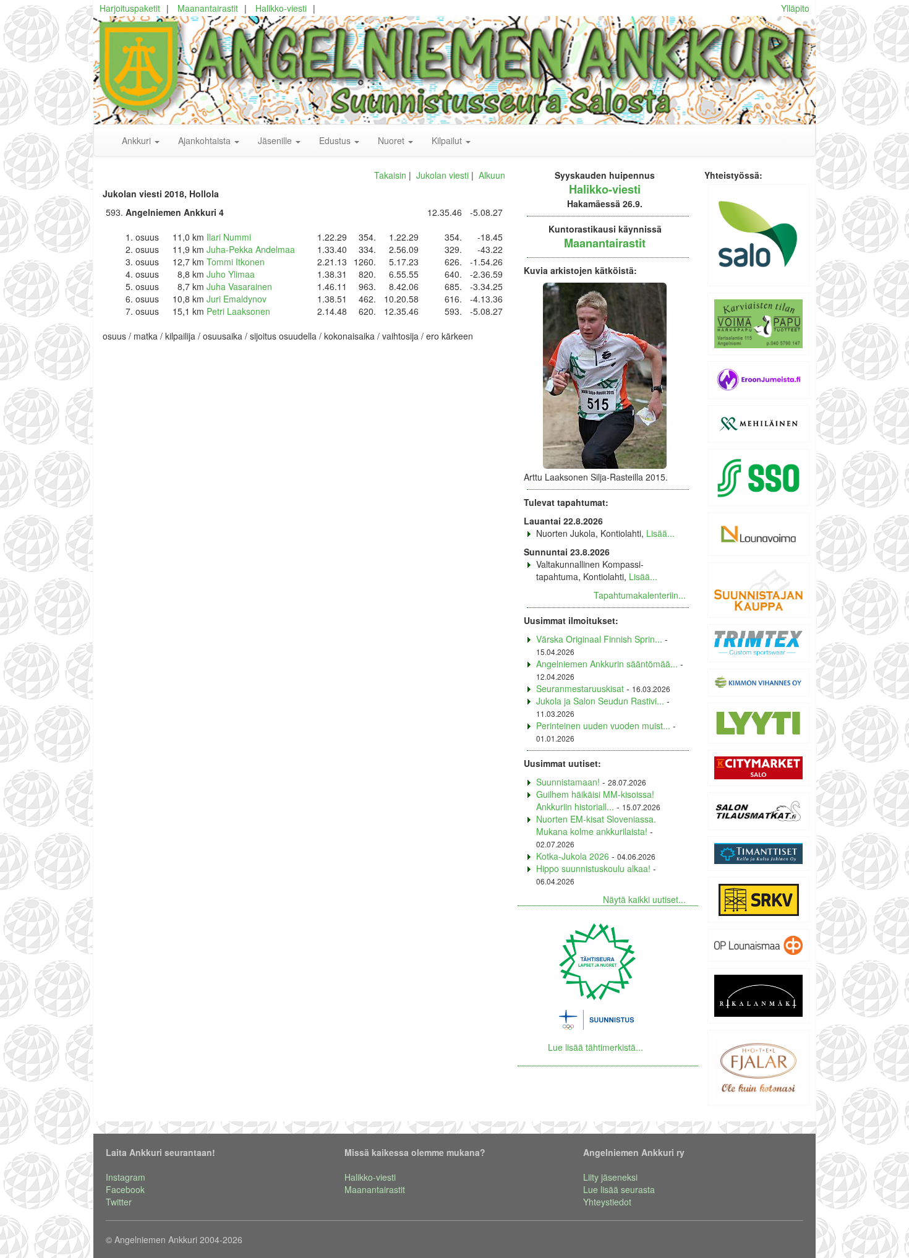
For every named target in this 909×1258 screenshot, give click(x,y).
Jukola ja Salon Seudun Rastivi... (600, 701)
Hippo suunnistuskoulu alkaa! (593, 868)
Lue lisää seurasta (619, 1189)
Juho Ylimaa (231, 274)
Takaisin (390, 175)
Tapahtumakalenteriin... (640, 595)
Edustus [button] (336, 140)
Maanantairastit (207, 8)
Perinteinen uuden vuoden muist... (603, 725)
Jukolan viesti (442, 175)
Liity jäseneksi (610, 1177)
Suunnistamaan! (568, 782)
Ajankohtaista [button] (205, 140)
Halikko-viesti (281, 8)
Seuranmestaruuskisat (580, 688)
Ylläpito (795, 8)
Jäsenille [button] (276, 140)
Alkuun (492, 175)
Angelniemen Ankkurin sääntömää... (607, 663)
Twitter (119, 1202)
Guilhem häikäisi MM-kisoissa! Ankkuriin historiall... (595, 800)
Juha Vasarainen (239, 286)
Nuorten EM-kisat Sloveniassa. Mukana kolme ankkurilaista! (596, 825)
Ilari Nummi (229, 237)
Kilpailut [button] (448, 140)
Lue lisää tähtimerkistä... (595, 1047)
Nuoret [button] (392, 140)
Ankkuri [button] (137, 140)
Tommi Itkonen (236, 261)
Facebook (125, 1189)
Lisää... (660, 533)
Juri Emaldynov (237, 299)
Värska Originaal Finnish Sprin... (599, 639)
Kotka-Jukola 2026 (572, 856)
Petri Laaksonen (238, 311)
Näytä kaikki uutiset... (644, 899)
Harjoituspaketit (130, 8)
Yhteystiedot (607, 1202)
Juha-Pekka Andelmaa (251, 249)
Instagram (125, 1177)
